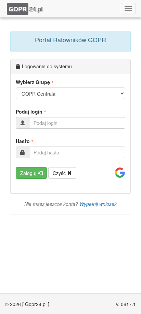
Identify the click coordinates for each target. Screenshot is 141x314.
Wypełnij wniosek (98, 203)
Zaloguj (29, 173)
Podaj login (29, 111)
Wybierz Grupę (33, 82)
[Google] (119, 172)
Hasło (23, 141)
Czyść (60, 173)
